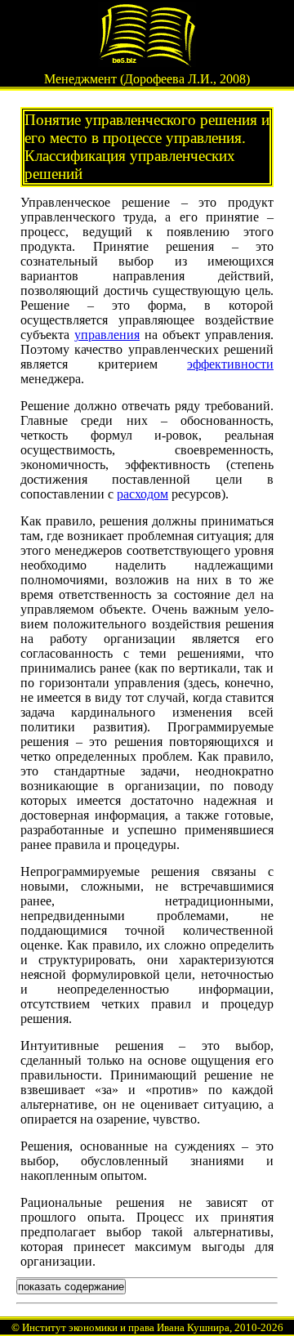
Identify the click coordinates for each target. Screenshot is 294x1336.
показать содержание (71, 1286)
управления (107, 335)
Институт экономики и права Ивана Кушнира (125, 1327)
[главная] (147, 62)
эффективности (230, 364)
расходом (142, 494)
